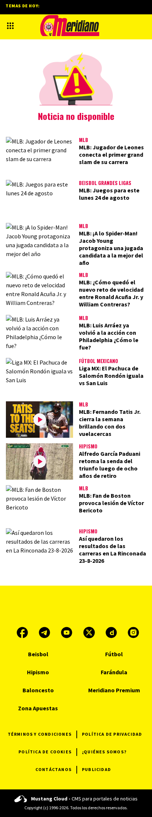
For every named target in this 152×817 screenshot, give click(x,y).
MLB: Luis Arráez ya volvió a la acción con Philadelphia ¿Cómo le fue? (108, 336)
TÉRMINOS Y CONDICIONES (40, 734)
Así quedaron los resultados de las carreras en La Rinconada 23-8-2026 (112, 549)
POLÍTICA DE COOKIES (45, 751)
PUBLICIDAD (96, 769)
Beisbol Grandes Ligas (105, 183)
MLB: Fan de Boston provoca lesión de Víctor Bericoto (111, 503)
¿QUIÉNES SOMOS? (104, 751)
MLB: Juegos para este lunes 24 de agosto (109, 194)
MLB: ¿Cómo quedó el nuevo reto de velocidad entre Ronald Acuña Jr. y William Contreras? (111, 293)
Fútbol (114, 654)
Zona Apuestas (38, 708)
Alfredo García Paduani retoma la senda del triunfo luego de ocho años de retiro (109, 464)
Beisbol (38, 654)
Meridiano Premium (114, 690)
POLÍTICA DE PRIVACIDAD (112, 734)
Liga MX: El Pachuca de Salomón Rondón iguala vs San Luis (111, 376)
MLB (83, 139)
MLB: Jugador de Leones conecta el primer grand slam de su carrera (111, 154)
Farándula (114, 672)
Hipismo (88, 446)
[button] (10, 25)
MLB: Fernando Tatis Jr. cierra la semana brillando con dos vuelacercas (110, 422)
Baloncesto (38, 690)
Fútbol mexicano (98, 361)
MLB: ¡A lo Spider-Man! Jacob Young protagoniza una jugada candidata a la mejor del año (111, 248)
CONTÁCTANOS (53, 769)
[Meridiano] (69, 25)
